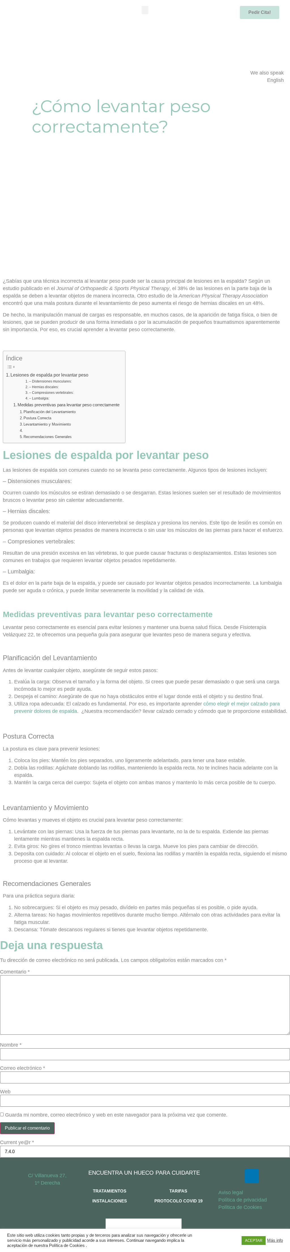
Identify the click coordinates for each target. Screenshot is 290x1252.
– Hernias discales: (43, 387)
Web (5, 1091)
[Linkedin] (252, 1176)
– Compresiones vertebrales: (51, 393)
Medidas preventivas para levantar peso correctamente (69, 405)
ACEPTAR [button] (253, 1240)
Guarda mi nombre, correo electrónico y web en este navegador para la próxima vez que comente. (116, 1114)
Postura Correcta (37, 418)
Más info (275, 1240)
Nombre (11, 1044)
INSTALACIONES (109, 1200)
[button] (145, 10)
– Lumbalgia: (39, 398)
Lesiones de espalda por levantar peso (49, 374)
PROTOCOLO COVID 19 (178, 1200)
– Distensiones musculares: (50, 381)
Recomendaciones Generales (48, 437)
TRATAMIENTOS (109, 1191)
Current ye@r (17, 1142)
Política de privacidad (242, 1200)
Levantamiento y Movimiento (47, 424)
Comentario (15, 971)
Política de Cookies (240, 1207)
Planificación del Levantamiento (50, 412)
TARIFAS (178, 1191)
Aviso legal (230, 1192)
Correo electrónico (22, 1068)
